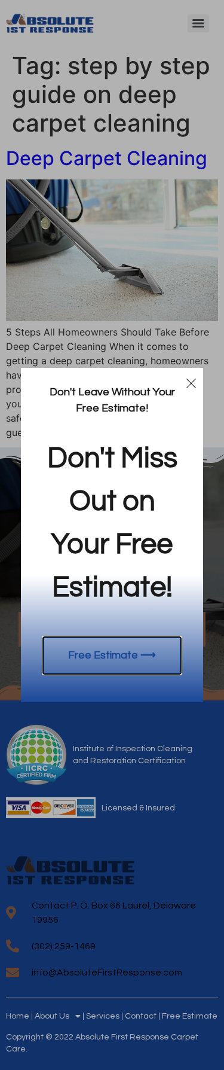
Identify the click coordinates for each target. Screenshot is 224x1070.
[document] (112, 535)
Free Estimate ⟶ (112, 655)
